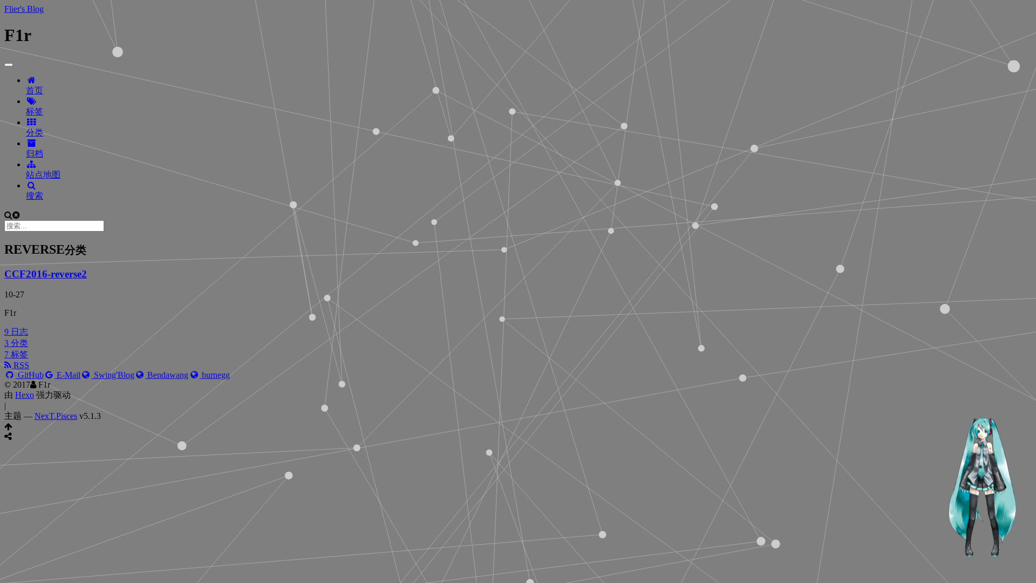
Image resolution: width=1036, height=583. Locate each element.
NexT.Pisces (56, 416)
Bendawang (166, 374)
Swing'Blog (113, 374)
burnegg (215, 374)
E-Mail (67, 374)
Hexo (24, 394)
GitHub (30, 374)
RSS (20, 365)
